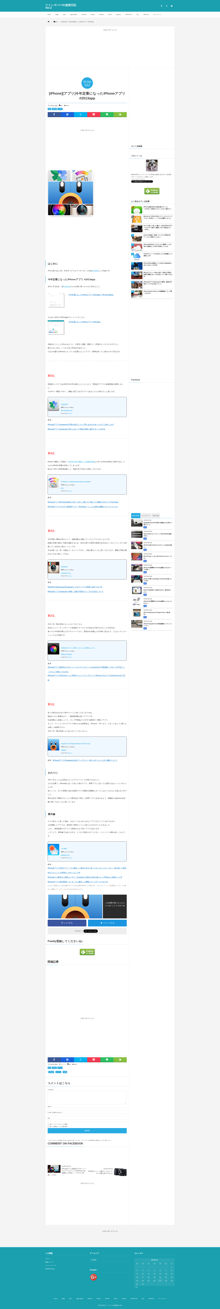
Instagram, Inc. (66, 573)
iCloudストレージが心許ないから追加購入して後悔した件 (158, 255)
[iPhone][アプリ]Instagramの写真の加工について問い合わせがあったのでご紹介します (81, 424)
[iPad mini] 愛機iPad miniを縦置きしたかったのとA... (158, 602)
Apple (57, 14)
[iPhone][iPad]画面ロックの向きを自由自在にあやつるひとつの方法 (158, 264)
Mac (64, 14)
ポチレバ (69, 413)
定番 (65, 1072)
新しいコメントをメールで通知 (58, 1124)
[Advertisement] (110, 45)
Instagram (64, 566)
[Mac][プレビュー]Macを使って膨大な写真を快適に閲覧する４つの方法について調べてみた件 (158, 274)
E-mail (49, 1112)
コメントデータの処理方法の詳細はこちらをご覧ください (96, 1140)
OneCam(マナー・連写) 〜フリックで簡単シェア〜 (78, 648)
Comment (50, 1089)
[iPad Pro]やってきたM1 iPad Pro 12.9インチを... (158, 557)
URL (49, 1118)
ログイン (48, 1258)
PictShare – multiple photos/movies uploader (76, 482)
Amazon (118, 14)
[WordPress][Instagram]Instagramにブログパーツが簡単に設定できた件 (75, 587)
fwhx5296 (95, 271)
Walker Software (66, 654)
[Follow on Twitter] (167, 6)
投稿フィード (49, 1262)
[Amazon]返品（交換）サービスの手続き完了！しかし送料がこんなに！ (157, 236)
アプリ (60, 109)
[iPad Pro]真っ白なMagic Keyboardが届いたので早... (158, 580)
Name (49, 1106)
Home (49, 14)
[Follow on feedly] (172, 6)
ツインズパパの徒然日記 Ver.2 (60, 6)
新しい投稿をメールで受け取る (58, 1126)
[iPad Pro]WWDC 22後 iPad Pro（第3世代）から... (157, 591)
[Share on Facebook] (162, 6)
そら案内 (64, 848)
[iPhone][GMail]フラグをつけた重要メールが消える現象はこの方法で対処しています (157, 245)
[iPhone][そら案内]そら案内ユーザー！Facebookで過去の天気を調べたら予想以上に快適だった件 (85, 877)
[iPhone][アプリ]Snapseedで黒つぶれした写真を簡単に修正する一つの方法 (76, 429)
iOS (49, 109)
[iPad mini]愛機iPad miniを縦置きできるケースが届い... (158, 568)
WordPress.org (50, 1269)
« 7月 (136, 1287)
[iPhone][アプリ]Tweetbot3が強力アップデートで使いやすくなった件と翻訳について (85, 760)
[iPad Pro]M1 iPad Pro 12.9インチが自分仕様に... (158, 546)
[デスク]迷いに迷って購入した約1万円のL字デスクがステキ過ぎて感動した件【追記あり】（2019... (158, 227)
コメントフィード (50, 1265)
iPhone (93, 14)
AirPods (101, 14)
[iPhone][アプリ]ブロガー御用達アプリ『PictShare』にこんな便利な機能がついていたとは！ (83, 507)
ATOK (110, 14)
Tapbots (63, 750)
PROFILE (146, 14)
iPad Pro (84, 14)
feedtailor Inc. (65, 855)
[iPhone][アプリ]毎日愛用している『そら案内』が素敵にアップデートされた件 (78, 882)
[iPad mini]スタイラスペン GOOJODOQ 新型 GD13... (158, 535)
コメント (63, 1064)
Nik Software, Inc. (67, 410)
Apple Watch (73, 14)
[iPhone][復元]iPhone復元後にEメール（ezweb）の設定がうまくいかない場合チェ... (158, 208)
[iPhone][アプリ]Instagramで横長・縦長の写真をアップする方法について (75, 591)
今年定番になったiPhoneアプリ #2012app (84, 322)
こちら (140, 179)
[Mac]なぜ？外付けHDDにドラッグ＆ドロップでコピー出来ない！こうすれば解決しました (158, 217)
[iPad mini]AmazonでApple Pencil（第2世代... (157, 613)
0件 (62, 105)
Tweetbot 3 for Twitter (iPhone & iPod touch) (75, 744)
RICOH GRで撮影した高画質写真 (81, 462)
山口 (137, 14)
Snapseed (64, 404)
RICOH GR (128, 14)
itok (62, 488)
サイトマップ (157, 14)
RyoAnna (66, 286)
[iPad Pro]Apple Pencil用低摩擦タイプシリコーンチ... (158, 625)
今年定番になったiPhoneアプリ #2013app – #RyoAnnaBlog (91, 295)
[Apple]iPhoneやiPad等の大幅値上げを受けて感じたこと (158, 523)
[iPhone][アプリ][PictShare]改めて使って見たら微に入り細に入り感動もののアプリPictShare (83, 502)
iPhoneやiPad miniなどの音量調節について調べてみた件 (158, 292)
